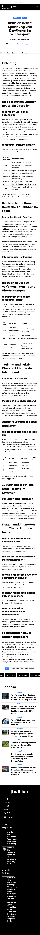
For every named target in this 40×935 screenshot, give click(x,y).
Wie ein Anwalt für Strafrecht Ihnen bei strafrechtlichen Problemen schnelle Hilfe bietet (24, 709)
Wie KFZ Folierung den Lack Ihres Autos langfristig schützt (23, 722)
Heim (18, 739)
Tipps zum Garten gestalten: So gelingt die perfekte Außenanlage (23, 745)
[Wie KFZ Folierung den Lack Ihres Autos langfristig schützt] (5, 721)
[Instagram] (8, 806)
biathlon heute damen (28, 668)
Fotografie (17, 18)
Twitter (9, 813)
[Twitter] (18, 44)
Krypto (19, 764)
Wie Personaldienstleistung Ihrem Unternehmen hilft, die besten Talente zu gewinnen (23, 697)
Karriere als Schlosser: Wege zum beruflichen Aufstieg (12, 838)
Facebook (7, 802)
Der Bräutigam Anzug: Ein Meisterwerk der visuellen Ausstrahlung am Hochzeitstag (22, 757)
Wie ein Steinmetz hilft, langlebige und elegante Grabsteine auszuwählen (22, 733)
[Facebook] (13, 44)
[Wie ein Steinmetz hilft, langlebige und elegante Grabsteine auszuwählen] (5, 732)
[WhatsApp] (27, 44)
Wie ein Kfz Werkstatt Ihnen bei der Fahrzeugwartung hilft (12, 855)
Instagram (7, 809)
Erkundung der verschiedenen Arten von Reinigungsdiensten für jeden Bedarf (11, 911)
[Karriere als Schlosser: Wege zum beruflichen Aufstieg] (4, 833)
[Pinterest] (22, 44)
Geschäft (20, 692)
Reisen (24, 18)
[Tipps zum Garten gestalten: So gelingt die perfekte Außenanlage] (5, 744)
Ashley (14, 39)
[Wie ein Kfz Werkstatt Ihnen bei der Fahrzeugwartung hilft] (4, 849)
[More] (32, 44)
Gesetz (19, 703)
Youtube (10, 817)
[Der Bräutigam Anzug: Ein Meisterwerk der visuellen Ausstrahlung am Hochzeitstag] (5, 755)
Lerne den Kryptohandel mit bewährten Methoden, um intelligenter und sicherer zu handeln (23, 771)
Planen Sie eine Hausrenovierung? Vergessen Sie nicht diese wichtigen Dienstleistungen (12, 888)
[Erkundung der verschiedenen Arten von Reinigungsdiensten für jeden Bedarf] (4, 903)
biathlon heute (15, 668)
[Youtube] (5, 818)
